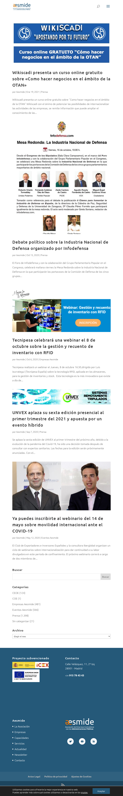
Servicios (20, 743)
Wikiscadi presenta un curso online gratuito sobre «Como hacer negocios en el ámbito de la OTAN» (61, 79)
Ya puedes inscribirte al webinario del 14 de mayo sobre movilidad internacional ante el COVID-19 (57, 524)
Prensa (44, 91)
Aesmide (20, 91)
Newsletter (21, 754)
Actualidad (20, 749)
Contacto (20, 760)
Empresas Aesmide (48, 359)
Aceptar (101, 791)
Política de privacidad (55, 776)
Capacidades (22, 737)
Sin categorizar (20, 621)
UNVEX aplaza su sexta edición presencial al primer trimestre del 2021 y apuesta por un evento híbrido (58, 419)
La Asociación (22, 726)
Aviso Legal (34, 776)
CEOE (15, 593)
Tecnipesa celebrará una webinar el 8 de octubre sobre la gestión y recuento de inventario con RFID (53, 346)
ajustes (84, 792)
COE (14, 598)
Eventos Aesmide (49, 537)
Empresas (20, 732)
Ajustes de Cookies (81, 776)
